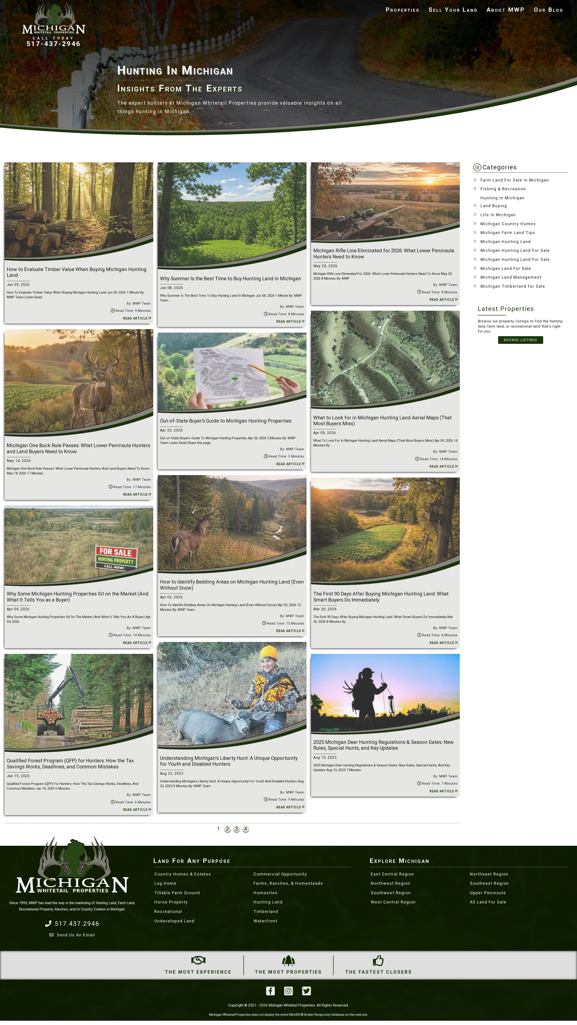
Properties (403, 9)
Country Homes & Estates (182, 874)
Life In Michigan (498, 214)
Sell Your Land (453, 9)
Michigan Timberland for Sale (513, 286)
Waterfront (265, 921)
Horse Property (171, 902)
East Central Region (392, 874)
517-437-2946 (53, 43)
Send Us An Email (76, 935)
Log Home (165, 883)
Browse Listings (520, 340)
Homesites (266, 892)
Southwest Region (391, 892)
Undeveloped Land (174, 921)
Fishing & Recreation (503, 188)
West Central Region (393, 902)
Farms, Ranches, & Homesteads (288, 883)
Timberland (266, 911)
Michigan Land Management (511, 277)
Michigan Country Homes (508, 223)
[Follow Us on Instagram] (288, 990)
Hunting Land (268, 902)
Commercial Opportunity (280, 874)
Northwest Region (390, 883)
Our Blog (548, 9)
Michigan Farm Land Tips (508, 232)
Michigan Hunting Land (506, 241)
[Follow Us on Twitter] (306, 990)
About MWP (506, 9)
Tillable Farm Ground (177, 892)
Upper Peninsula (488, 892)
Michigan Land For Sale (506, 268)
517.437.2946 (77, 923)
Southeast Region (489, 883)
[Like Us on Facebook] (270, 990)
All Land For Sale (488, 902)
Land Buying (494, 205)
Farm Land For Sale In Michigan (515, 180)
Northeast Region (489, 874)
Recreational (168, 911)
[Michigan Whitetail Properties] (53, 18)
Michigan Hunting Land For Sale (515, 250)
